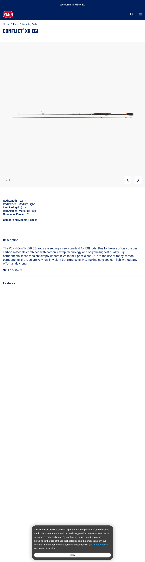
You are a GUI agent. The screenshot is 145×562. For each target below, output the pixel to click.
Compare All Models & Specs (20, 220)
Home (6, 24)
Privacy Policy (100, 544)
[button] (127, 180)
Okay (72, 555)
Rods (15, 24)
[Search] (132, 14)
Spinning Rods (29, 24)
